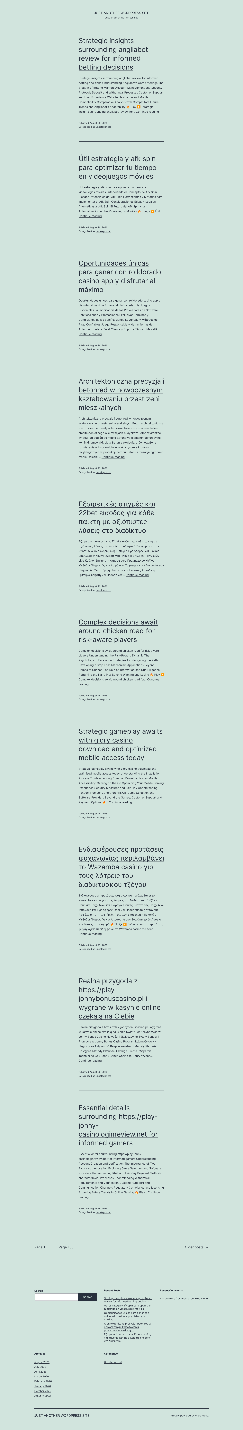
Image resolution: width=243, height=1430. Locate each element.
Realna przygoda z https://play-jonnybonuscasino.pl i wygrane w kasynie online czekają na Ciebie (120, 998)
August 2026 (42, 1362)
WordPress (201, 1415)
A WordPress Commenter (175, 1298)
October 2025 (42, 1391)
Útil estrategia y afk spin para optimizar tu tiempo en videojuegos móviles (118, 167)
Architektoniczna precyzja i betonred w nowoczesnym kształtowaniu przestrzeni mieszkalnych (127, 1327)
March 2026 (41, 1376)
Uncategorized (103, 126)
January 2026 (42, 1386)
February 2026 (43, 1381)
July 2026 (40, 1366)
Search (38, 1290)
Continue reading (147, 111)
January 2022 (42, 1395)
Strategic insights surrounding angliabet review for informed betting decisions (128, 1300)
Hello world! (201, 1298)
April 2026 (40, 1371)
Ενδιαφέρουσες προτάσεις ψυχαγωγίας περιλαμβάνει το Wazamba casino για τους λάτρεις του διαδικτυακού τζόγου (121, 867)
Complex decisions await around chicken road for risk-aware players (118, 631)
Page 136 (66, 1247)
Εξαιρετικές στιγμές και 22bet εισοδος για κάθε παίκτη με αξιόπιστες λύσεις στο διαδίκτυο (127, 1337)
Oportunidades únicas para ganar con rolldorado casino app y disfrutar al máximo (126, 1316)
